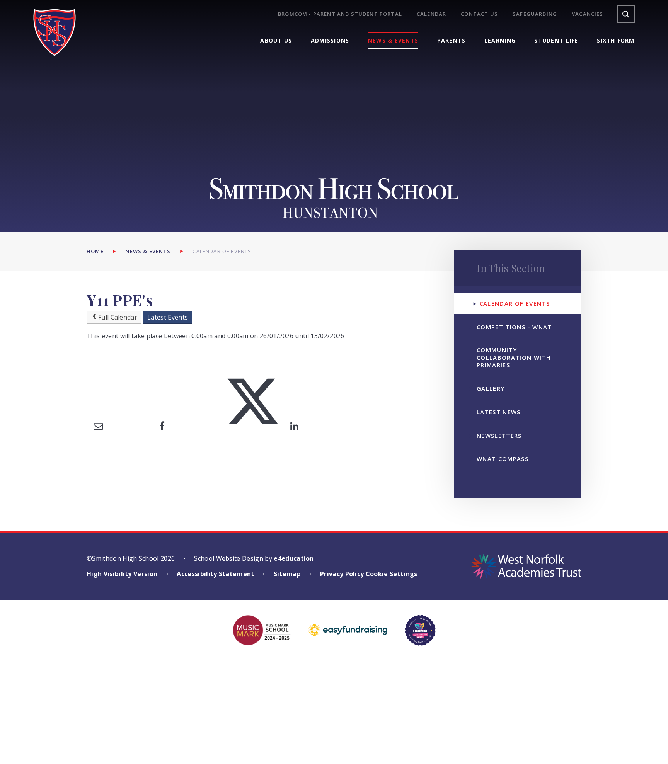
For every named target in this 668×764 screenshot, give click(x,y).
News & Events (147, 251)
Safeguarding (535, 14)
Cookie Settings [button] (392, 574)
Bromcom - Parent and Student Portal (340, 14)
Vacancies (587, 14)
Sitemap (287, 574)
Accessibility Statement (215, 574)
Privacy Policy (342, 574)
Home (95, 251)
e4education (294, 558)
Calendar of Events (222, 251)
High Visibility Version (122, 574)
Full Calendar (117, 317)
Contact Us (479, 14)
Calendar (431, 14)
